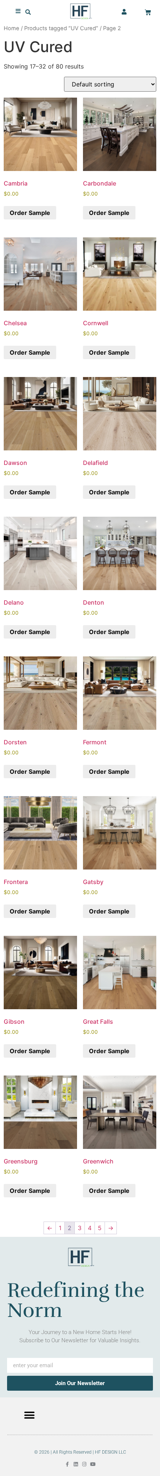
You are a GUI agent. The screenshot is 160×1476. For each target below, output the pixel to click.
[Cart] (148, 12)
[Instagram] (84, 1464)
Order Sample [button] (30, 212)
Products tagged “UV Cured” (61, 28)
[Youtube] (92, 1464)
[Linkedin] (75, 1464)
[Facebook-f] (67, 1464)
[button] (28, 12)
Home (11, 28)
